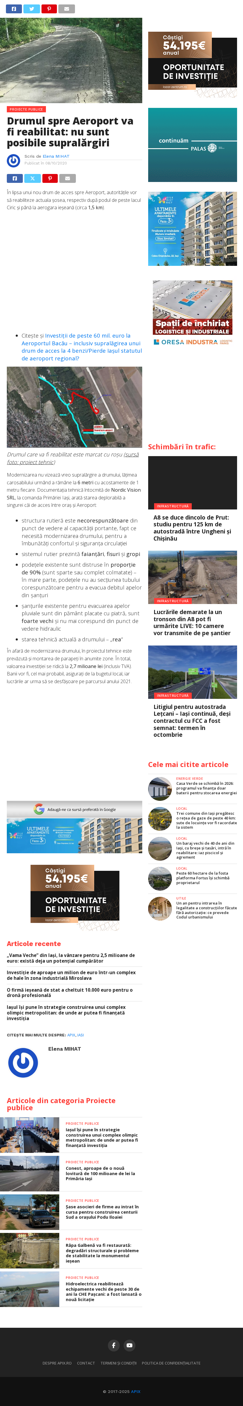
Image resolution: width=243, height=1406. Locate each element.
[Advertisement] (74, 272)
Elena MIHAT (56, 156)
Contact (86, 1363)
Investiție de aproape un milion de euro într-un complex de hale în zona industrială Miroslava (71, 975)
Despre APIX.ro (57, 1363)
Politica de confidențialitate (171, 1363)
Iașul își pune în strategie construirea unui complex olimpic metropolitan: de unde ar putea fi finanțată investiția (66, 1012)
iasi (80, 1035)
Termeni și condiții (118, 1363)
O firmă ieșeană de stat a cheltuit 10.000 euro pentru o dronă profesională (70, 992)
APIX (135, 1391)
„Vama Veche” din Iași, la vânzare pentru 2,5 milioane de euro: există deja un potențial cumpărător (71, 958)
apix (71, 1035)
